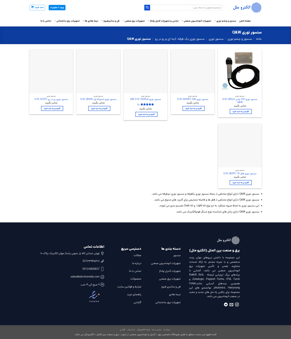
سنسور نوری (216, 39)
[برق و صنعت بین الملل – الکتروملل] (245, 7)
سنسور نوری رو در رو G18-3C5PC (51, 99)
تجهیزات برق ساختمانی (68, 21)
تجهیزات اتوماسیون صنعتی (197, 21)
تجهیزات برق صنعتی (134, 21)
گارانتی (137, 302)
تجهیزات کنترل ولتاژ (170, 271)
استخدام (131, 329)
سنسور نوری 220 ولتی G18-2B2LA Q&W (239, 101)
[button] (37, 7)
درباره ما (136, 263)
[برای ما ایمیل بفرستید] (231, 305)
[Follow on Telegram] (226, 305)
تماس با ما (45, 21)
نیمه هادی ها (91, 21)
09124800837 (91, 269)
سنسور (177, 255)
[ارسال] (147, 7)
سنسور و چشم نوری (226, 21)
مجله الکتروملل (143, 329)
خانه (259, 39)
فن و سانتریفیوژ (111, 21)
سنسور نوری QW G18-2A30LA (145, 99)
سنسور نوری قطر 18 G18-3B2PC (239, 173)
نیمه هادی (175, 294)
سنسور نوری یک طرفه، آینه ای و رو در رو (179, 39)
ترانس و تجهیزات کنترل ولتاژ (164, 21)
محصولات (135, 279)
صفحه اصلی (245, 21)
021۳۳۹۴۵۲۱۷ (91, 261)
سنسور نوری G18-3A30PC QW (192, 99)
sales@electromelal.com (85, 277)
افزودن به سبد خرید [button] (240, 111)
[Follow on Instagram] (237, 305)
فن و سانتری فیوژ (171, 287)
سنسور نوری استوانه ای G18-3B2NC (98, 99)
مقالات (137, 255)
